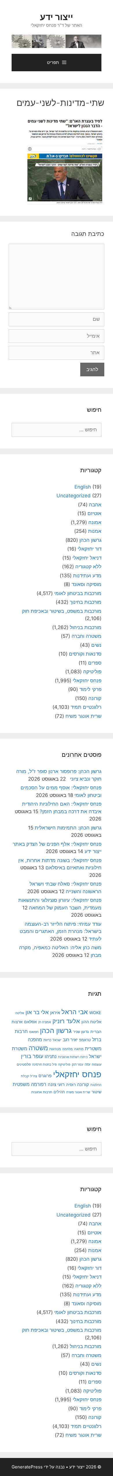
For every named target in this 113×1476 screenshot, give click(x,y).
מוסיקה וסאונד (86, 584)
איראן (55, 1012)
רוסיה (71, 1084)
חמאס (34, 1032)
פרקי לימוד (90, 689)
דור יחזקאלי (89, 549)
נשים (96, 645)
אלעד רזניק (66, 1021)
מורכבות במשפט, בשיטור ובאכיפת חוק (61, 611)
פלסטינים (24, 1064)
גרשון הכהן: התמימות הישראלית (68, 828)
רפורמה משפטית (29, 1084)
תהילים (59, 1091)
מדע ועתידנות (87, 575)
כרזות (47, 1040)
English (82, 487)
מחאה (78, 1049)
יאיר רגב (70, 1039)
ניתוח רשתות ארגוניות (73, 1057)
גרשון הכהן (90, 540)
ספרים (94, 663)
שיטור (96, 1091)
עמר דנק (77, 1064)
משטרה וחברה (86, 636)
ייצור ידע (56, 17)
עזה (87, 1064)
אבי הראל (74, 1012)
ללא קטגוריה (88, 566)
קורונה (94, 698)
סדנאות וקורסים (85, 654)
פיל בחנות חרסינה (44, 1064)
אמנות (94, 531)
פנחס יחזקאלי (87, 680)
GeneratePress (27, 1467)
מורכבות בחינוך (85, 602)
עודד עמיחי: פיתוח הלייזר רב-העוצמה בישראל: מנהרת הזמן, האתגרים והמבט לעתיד (60, 931)
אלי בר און (37, 1012)
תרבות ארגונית (41, 1092)
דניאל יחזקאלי (86, 558)
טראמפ (85, 1040)
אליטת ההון (91, 1021)
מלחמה (67, 1049)
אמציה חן (44, 1022)
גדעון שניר (81, 1032)
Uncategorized (74, 495)
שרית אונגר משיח (83, 716)
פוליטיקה (92, 671)
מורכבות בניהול (85, 627)
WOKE (95, 1012)
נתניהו (51, 1056)
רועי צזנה (56, 1084)
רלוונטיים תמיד (86, 707)
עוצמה (96, 1064)
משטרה (38, 1048)
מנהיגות (55, 1049)
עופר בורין (32, 1056)
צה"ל (33, 1076)
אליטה (19, 1013)
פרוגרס (45, 1075)
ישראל (57, 1040)
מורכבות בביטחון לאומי (77, 593)
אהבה (95, 505)
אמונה (94, 522)
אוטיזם (94, 513)
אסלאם (30, 1021)
